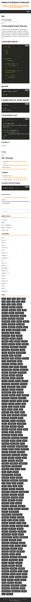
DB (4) (12, 358)
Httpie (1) (11, 403)
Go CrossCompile (7, 20)
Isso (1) (15, 409)
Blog (3, 240)
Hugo (11, 600)
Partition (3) (5, 480)
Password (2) (14, 480)
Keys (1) (20, 418)
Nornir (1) (11, 457)
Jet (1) (21, 409)
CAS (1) (23, 330)
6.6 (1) (8, 298)
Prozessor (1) (5, 497)
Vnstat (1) (18, 577)
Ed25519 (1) (5, 372)
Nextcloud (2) (15, 455)
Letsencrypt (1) (22, 423)
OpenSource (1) (6, 466)
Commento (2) (14, 347)
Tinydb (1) (4, 560)
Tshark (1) (11, 565)
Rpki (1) (4, 520)
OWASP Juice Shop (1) (7, 474)
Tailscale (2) (5, 557)
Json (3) (17, 412)
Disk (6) (19, 361)
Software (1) (5, 543)
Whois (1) (23, 585)
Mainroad (16, 600)
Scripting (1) (12, 528)
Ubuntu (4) (21, 568)
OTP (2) (9, 472)
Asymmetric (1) (19, 313)
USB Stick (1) (5, 574)
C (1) (3, 330)
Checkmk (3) (5, 338)
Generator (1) (11, 386)
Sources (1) (5, 545)
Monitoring (4, 268)
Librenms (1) (5, 426)
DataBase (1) (5, 358)
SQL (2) (11, 545)
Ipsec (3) (22, 406)
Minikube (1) (5, 440)
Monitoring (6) (15, 443)
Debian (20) (18, 358)
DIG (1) (3, 361)
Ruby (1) (22, 520)
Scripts (3, 278)
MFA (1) (20, 435)
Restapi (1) (4, 511)
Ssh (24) (24, 545)
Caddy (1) (8, 330)
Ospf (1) (17, 469)
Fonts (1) (4, 381)
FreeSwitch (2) (15, 384)
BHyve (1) (19, 321)
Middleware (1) (6, 438)
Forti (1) (18, 381)
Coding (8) (25, 344)
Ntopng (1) (11, 460)
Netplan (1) (12, 452)
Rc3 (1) (12, 503)
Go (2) (13, 392)
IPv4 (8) (4, 409)
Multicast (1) (11, 446)
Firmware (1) (5, 378)
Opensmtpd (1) (23, 463)
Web (3, 288)
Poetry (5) (4, 489)
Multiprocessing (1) (22, 446)
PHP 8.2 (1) (20, 483)
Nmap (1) (4, 457)
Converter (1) (14, 350)
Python (3, 275)
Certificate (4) (5, 335)
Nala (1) (11, 449)
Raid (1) (21, 497)
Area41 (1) (4, 313)
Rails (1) (4, 500)
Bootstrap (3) (20, 324)
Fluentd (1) (20, 378)
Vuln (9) (17, 579)
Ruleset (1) (12, 523)
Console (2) (23, 347)
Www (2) (24, 591)
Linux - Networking (6, 225)
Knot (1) (13, 421)
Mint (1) (19, 440)
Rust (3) (19, 523)
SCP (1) (26, 526)
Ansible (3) (5, 310)
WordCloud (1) (16, 591)
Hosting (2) (5, 401)
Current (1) (18, 355)
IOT (2, 260)
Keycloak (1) (13, 418)
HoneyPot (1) (22, 398)
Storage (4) (5, 551)
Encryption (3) (22, 372)
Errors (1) (4, 375)
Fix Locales (4, 220)
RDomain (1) (5, 506)
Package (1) (17, 474)
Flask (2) (13, 378)
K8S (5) (9, 415)
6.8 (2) (18, 298)
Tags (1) (18, 554)
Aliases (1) (12, 307)
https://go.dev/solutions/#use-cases (19, 165)
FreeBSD (4, 255)
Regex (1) (10, 509)
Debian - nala (5, 230)
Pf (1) (3, 483)
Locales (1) (5, 429)
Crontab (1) (11, 352)
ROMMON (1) (5, 517)
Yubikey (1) (9, 594)
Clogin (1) (24, 341)
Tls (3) (20, 560)
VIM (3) (18, 574)
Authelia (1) (5, 315)
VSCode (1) (10, 579)
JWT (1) (22, 412)
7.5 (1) (3, 304)
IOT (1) (10, 406)
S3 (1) (24, 523)
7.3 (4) (18, 301)
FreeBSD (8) (24, 381)
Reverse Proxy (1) (14, 511)
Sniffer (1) (4, 540)
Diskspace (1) (5, 364)
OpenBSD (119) (13, 463)
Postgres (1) (20, 489)
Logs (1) (20, 429)
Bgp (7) (13, 321)
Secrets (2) (5, 531)
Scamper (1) (5, 526)
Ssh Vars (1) (14, 548)
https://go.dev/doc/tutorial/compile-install (14, 177)
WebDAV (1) (10, 582)
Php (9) (14, 483)
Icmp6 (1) (4, 406)
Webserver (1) (5, 585)
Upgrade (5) (13, 571)
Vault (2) (12, 574)
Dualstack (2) (24, 369)
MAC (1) (25, 429)
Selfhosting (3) (6, 534)
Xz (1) (3, 594)
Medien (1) (14, 435)
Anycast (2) (12, 310)
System (3, 283)
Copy (27, 45)
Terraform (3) (22, 557)
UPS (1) (20, 571)
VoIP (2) (25, 577)
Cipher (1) (12, 338)
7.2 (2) (13, 301)
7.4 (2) (23, 301)
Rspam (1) (15, 520)
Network (4, 270)
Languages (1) (12, 423)
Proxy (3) (21, 494)
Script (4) (4, 528)
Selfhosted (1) (22, 531)
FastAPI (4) (12, 375)
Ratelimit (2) (5, 503)
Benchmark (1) (5, 321)
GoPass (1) (12, 395)
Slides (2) (16, 537)
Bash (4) (4, 318)
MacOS (3, 265)
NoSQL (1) (18, 457)
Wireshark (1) (14, 588)
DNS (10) (20, 364)
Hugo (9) (18, 403)
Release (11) (25, 509)
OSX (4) (4, 472)
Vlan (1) (12, 577)
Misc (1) (25, 440)
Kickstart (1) (5, 421)
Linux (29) (20, 426)
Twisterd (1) (13, 568)
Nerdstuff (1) (24, 449)
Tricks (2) (4, 565)
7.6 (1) (8, 304)
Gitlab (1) (12, 389)
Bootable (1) (11, 324)
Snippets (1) (12, 540)
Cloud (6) (4, 344)
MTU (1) (4, 446)
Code (4, 155)
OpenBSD (4, 273)
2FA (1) (3, 298)
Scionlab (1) (20, 526)
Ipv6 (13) (10, 409)
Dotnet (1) (16, 369)
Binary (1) (26, 321)
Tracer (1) (11, 562)
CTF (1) (11, 355)
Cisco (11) (19, 338)
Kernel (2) (23, 415)
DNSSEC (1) (4, 367)
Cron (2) (4, 352)
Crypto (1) (4, 355)
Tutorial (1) (5, 568)
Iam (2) (23, 403)
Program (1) (14, 492)
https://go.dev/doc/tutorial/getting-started (15, 169)
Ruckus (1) (4, 523)
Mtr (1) (22, 443)
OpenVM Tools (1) (16, 466)
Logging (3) (13, 429)
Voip (3, 286)
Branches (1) (11, 327)
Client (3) (17, 341)
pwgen (3, 222)
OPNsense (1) (5, 469)
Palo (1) (12, 477)
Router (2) (12, 517)
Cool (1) (22, 350)
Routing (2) (20, 517)
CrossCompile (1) (21, 352)
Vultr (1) (23, 579)
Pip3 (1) (15, 486)
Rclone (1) (18, 503)
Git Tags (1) (5, 389)
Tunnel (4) (18, 565)
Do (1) (10, 367)
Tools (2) (4, 562)
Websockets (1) (15, 585)
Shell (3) (21, 534)
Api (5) (18, 310)
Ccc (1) (12, 332)
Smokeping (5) (23, 537)
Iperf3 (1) (16, 406)
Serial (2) (14, 534)
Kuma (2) (4, 423)
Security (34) (13, 531)
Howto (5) (12, 401)
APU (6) (24, 310)
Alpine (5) (19, 307)
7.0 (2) (3, 301)
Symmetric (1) (20, 551)
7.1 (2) (8, 301)
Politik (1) (12, 489)
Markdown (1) (5, 435)
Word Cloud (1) (6, 591)
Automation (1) (14, 315)
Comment (4, 247)
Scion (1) (12, 526)
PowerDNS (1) (5, 492)
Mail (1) (11, 432)
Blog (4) (4, 324)
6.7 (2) (13, 298)
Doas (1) (16, 367)
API (2, 237)
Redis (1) (4, 509)
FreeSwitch (4, 258)
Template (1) (14, 557)
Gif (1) (18, 386)
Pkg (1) (20, 486)
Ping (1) (4, 486)
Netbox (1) (5, 452)
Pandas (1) (19, 477)
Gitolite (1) (20, 389)
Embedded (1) (13, 372)
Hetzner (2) (14, 398)
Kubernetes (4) (20, 421)
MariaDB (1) (18, 432)
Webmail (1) (18, 582)
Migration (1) (15, 438)
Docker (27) (23, 367)
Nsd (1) (24, 457)
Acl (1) (13, 304)
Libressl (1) (13, 426)
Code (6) (19, 344)
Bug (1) (25, 327)
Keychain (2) (5, 418)
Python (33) (14, 497)
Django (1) (13, 364)
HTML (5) (19, 401)
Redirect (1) (22, 506)
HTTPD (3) (4, 403)
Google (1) (5, 395)
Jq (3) (11, 412)
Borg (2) (4, 327)
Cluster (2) (12, 344)
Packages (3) (5, 477)
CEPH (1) (18, 332)
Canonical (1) (16, 330)
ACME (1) (19, 304)
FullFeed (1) (24, 384)
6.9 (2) (23, 298)
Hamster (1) (25, 395)
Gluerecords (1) (6, 392)
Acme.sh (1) (5, 307)
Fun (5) (4, 386)
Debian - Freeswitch (6, 227)
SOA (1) (19, 540)
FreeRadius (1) (5, 384)
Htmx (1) (25, 401)
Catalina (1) (5, 332)
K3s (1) (3, 415)
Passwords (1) (23, 480)
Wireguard (4, 291)
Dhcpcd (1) (25, 358)
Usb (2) (25, 571)
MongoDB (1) (5, 443)
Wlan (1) (22, 588)
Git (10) (24, 386)
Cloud (3, 242)
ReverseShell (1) (6, 514)
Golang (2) (20, 392)
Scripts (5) (20, 528)
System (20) (5, 554)
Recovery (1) (13, 506)
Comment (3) (5, 347)
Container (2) (5, 350)
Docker (3, 253)
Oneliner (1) (19, 460)
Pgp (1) (8, 483)
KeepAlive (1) (16, 415)
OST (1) (23, 469)
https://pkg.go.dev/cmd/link (20, 179)
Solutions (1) (14, 543)
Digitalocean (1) (11, 361)
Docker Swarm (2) (6, 369)
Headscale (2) (5, 398)
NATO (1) (17, 449)
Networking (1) (6, 455)
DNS (3, 250)
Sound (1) (22, 543)
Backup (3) (22, 315)
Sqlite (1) (17, 545)
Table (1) (12, 554)
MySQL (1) (4, 449)
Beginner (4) (20, 318)
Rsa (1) (9, 520)
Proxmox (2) (13, 494)
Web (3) (4, 582)
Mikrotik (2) (24, 438)
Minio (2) (12, 440)
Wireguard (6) (5, 588)
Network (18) (21, 452)
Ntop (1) (4, 460)
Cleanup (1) (5, 341)
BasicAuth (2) (11, 318)
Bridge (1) (19, 327)
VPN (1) (4, 579)
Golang (4, 152)
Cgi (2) (13, 335)
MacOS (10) (5, 432)
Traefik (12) (19, 562)
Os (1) (12, 469)
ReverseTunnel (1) (17, 514)
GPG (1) (18, 395)
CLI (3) (11, 341)
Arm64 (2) (11, 313)
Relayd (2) (17, 509)
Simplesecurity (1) (6, 537)
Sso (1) (20, 548)
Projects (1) (5, 494)
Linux (4, 23)
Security (3, 281)
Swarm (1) (12, 551)
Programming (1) (23, 492)
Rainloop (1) (11, 500)
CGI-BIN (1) (19, 335)
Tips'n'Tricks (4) (13, 560)
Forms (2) (11, 381)
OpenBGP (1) (5, 463)
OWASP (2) (15, 472)
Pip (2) (9, 486)
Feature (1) (19, 375)
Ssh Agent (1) (5, 548)
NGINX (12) (24, 455)
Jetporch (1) (5, 412)
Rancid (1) (19, 500)
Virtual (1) (5, 577)
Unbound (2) (5, 571)
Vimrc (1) (24, 574)
